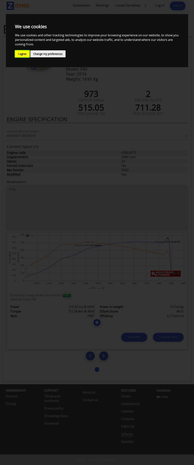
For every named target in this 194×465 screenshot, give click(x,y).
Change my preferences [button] (48, 54)
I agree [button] (22, 54)
